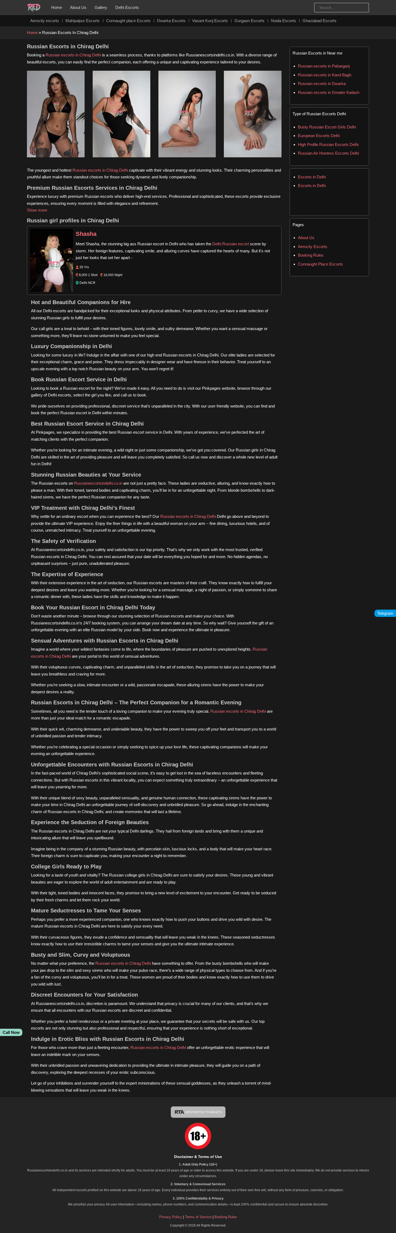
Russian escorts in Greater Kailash (328, 92)
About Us (78, 7)
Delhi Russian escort (230, 244)
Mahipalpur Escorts (82, 20)
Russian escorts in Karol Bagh (324, 75)
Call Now (11, 1032)
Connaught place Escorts (128, 20)
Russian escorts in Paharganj (324, 66)
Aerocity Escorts (312, 246)
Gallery (101, 7)
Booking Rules (311, 255)
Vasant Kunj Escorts (210, 20)
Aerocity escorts (44, 20)
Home (56, 7)
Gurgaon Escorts (249, 20)
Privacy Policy (170, 1217)
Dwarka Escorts (171, 20)
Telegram (385, 613)
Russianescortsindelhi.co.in (98, 483)
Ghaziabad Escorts (319, 20)
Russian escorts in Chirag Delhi (73, 55)
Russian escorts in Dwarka (322, 83)
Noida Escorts (283, 20)
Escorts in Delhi (312, 177)
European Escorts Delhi (319, 135)
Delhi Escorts (127, 7)
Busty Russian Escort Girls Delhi (327, 127)
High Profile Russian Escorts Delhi (328, 144)
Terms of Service (199, 1217)
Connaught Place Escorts (320, 264)
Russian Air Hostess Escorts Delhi (328, 153)
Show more (37, 210)
